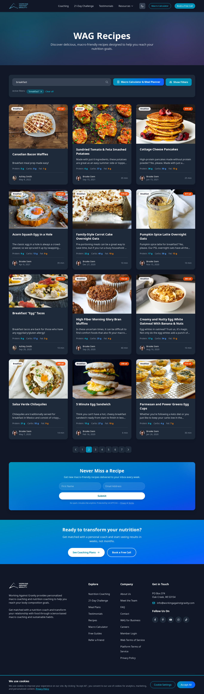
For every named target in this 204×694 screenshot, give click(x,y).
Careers (124, 627)
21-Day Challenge (84, 6)
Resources (124, 6)
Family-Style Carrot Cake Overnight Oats (94, 236)
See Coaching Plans (84, 552)
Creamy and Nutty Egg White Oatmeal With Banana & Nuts (161, 321)
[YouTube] (171, 620)
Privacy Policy (128, 658)
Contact (124, 613)
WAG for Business (130, 620)
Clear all (49, 91)
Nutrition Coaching (99, 594)
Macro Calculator (159, 5)
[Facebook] (155, 620)
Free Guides (95, 633)
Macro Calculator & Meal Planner (140, 82)
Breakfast (17, 108)
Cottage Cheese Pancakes (159, 149)
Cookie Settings (163, 684)
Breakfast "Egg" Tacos (28, 313)
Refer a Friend (96, 640)
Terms (131, 503)
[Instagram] (178, 620)
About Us (125, 594)
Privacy (123, 503)
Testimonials (106, 6)
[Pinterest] (163, 620)
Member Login (128, 633)
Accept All (186, 684)
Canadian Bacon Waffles (30, 154)
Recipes (92, 620)
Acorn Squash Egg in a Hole (32, 234)
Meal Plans (94, 607)
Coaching (63, 6)
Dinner (80, 108)
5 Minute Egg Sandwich (93, 404)
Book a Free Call (185, 5)
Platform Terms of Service (130, 649)
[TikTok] (186, 620)
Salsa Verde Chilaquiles (29, 404)
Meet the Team (128, 600)
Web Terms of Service (132, 640)
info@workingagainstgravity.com (175, 603)
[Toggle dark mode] (142, 6)
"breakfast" (33, 91)
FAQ (122, 607)
